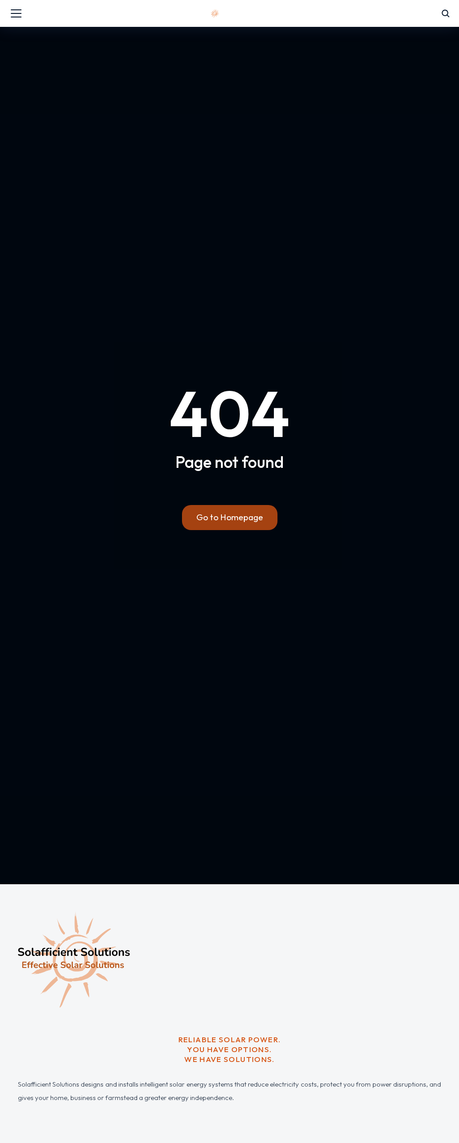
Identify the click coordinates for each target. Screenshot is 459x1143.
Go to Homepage (229, 517)
